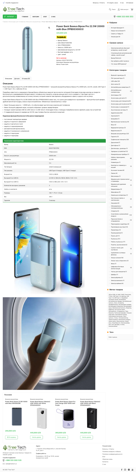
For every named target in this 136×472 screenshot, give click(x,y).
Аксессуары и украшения (119, 107)
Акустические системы (118, 110)
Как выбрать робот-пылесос (120, 61)
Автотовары (115, 95)
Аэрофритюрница (113, 304)
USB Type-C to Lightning (119, 296)
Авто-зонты (114, 84)
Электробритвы (116, 277)
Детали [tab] (17, 78)
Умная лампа (112, 321)
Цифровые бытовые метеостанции (117, 267)
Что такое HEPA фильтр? (118, 64)
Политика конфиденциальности (112, 454)
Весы (112, 124)
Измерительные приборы (119, 154)
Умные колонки (116, 257)
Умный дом (114, 36)
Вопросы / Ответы (108, 449)
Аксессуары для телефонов (17, 21)
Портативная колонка (121, 314)
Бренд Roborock (116, 58)
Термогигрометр (113, 319)
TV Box (110, 296)
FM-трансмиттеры (117, 78)
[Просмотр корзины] (132, 9)
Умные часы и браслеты (119, 260)
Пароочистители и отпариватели (116, 220)
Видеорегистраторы (117, 127)
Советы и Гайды (116, 33)
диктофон (117, 324)
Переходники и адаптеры (119, 224)
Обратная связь (107, 459)
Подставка (111, 314)
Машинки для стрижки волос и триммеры (120, 180)
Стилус (116, 318)
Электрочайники (116, 283)
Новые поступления (117, 30)
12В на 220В (112, 294)
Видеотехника (115, 130)
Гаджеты (114, 136)
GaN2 (118, 294)
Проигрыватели (116, 233)
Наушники (114, 203)
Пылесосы (114, 239)
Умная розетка (120, 321)
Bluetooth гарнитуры (117, 75)
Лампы (113, 173)
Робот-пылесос (113, 337)
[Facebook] (121, 470)
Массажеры (115, 176)
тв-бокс (122, 324)
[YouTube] (132, 470)
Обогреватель (112, 311)
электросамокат (113, 326)
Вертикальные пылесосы (119, 122)
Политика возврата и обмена (111, 451)
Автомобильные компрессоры (116, 91)
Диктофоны (114, 145)
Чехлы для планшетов (118, 271)
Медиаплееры (115, 189)
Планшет (129, 313)
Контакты (105, 461)
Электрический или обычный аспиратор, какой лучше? (120, 49)
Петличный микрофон (120, 313)
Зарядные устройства (118, 151)
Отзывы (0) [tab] (26, 78)
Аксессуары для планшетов (120, 101)
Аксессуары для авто (118, 98)
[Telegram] (129, 470)
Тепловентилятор (123, 318)
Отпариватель (121, 311)
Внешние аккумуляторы (33, 21)
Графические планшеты (118, 139)
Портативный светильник (115, 316)
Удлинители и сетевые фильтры (118, 253)
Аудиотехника (115, 113)
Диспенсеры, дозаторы (118, 148)
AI (116, 294)
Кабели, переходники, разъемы (118, 158)
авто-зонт (111, 324)
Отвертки (114, 211)
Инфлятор (111, 309)
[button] (49, 27)
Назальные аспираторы (118, 195)
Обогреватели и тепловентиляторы (117, 207)
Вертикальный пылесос (119, 308)
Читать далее (36, 437)
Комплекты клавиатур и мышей (118, 166)
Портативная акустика (118, 227)
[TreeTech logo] (13, 9)
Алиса (115, 303)
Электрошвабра (125, 323)
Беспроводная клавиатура (116, 306)
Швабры (113, 274)
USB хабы (114, 81)
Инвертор (128, 308)
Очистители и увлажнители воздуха (119, 215)
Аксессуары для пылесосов (120, 104)
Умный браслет (116, 323)
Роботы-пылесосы (117, 242)
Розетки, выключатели (118, 244)
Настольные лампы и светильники (118, 199)
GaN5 (122, 294)
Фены (113, 263)
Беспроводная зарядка (125, 304)
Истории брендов (116, 28)
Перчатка (111, 313)
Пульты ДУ (114, 236)
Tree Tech (11, 469)
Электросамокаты (117, 280)
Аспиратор (121, 303)
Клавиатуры (115, 162)
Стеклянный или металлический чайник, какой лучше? (121, 54)
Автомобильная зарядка (115, 301)
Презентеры (115, 230)
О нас (104, 464)
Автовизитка (122, 299)
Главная (5, 21)
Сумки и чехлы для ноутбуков (117, 248)
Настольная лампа (120, 309)
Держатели (114, 142)
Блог (103, 456)
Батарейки (114, 119)
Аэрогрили (114, 116)
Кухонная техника (116, 170)
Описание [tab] (8, 78)
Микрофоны (115, 192)
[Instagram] (125, 470)
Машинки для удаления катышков (118, 185)
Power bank (64, 64)
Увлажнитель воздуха (124, 319)
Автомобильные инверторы (120, 87)
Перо (126, 311)
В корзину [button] (12, 437)
